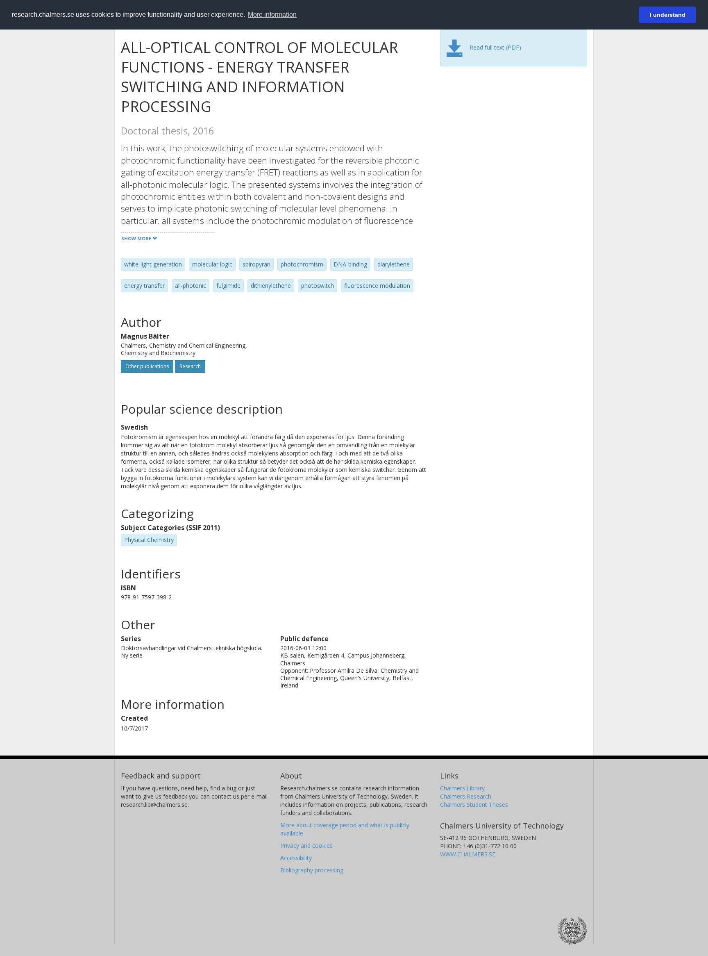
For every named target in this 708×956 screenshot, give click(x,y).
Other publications (147, 366)
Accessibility (296, 858)
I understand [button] (667, 14)
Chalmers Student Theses (474, 804)
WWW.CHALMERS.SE (467, 854)
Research (190, 366)
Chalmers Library (462, 788)
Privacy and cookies (306, 845)
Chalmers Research (465, 796)
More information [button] (272, 14)
